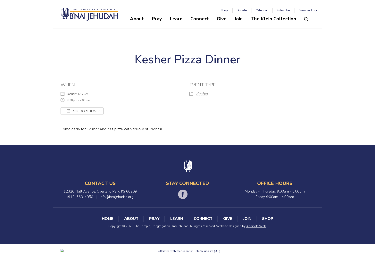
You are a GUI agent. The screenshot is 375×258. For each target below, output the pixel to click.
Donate (242, 10)
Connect (199, 19)
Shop (224, 10)
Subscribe (283, 10)
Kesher (202, 93)
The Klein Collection (273, 19)
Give (222, 19)
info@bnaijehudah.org (116, 196)
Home (107, 218)
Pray (157, 19)
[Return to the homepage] (89, 14)
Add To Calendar (84, 111)
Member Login (308, 10)
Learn (176, 19)
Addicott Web (256, 226)
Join (238, 19)
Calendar (262, 10)
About (137, 19)
